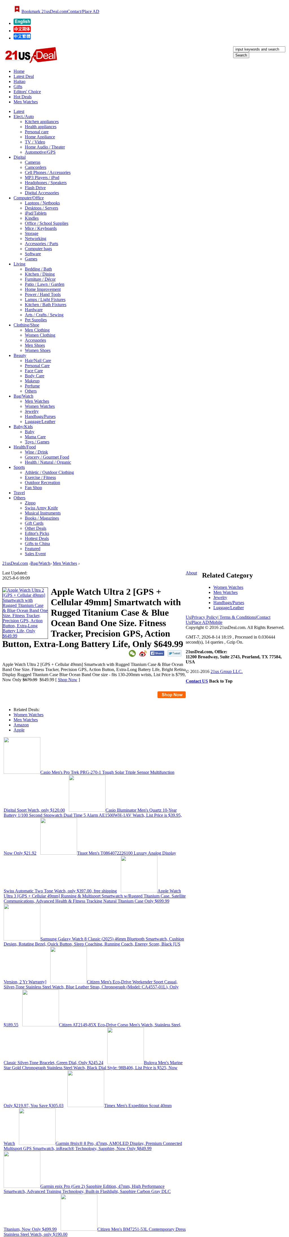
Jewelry (32, 411)
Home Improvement (43, 289)
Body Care (34, 375)
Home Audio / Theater (45, 147)
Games (31, 258)
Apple (19, 730)
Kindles (32, 218)
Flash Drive (35, 187)
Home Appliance (40, 136)
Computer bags (38, 248)
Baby (29, 431)
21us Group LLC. (227, 671)
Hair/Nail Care (38, 360)
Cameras (32, 162)
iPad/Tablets (36, 213)
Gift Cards (34, 523)
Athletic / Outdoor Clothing (49, 472)
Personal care (37, 131)
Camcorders (35, 167)
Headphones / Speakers (46, 182)
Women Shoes (38, 350)
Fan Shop (33, 487)
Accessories (35, 340)
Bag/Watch (40, 563)
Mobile (216, 622)
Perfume (32, 386)
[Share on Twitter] (174, 653)
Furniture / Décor (40, 279)
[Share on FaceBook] (157, 653)
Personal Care (37, 365)
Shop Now (67, 679)
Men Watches (26, 101)
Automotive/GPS (40, 152)
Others (31, 391)
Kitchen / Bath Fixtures (45, 304)
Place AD (200, 622)
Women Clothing (40, 335)
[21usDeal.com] (22, 23)
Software (33, 253)
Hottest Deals (37, 538)
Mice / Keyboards (41, 228)
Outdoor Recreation (42, 482)
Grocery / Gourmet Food (47, 457)
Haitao (19, 81)
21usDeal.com (15, 563)
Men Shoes (35, 345)
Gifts (18, 86)
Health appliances (40, 126)
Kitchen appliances (42, 121)
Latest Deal (24, 76)
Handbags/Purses (40, 416)
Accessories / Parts (41, 243)
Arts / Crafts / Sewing (44, 314)
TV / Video (35, 142)
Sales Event (35, 553)
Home (19, 71)
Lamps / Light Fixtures (45, 299)
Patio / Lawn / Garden (44, 284)
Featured (32, 548)
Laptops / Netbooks (42, 203)
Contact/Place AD (83, 11)
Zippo (30, 502)
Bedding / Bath (38, 269)
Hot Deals (23, 96)
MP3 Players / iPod (42, 177)
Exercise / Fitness (40, 477)
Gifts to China (37, 543)
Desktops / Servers (41, 208)
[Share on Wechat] (132, 653)
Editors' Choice (27, 91)
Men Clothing (37, 330)
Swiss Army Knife (41, 508)
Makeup (32, 380)
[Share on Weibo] (143, 653)
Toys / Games (37, 441)
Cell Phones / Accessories (48, 172)
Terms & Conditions (237, 617)
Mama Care (35, 436)
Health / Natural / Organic (48, 462)
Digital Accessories (42, 192)
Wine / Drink (36, 452)
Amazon (21, 724)
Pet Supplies (36, 319)
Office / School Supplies (46, 223)
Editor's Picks (37, 533)
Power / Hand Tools (43, 294)
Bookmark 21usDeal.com (44, 11)
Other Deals (35, 528)
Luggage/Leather (40, 421)
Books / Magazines (42, 518)
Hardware (34, 309)
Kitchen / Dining (40, 274)
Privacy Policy (205, 617)
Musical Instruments (43, 513)
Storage (31, 233)
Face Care (34, 370)
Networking (35, 238)
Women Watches (40, 406)
